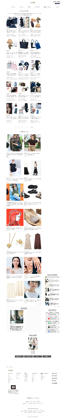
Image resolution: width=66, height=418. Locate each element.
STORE (34, 401)
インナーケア (18, 378)
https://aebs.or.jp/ (16, 393)
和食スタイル (42, 410)
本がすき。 (44, 411)
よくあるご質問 (30, 403)
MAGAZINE (27, 401)
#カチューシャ (14, 100)
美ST (36, 410)
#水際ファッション (33, 34)
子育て (25, 373)
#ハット (32, 77)
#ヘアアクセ (8, 100)
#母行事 (12, 34)
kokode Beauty (30, 412)
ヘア (17, 376)
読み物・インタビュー (44, 373)
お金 (32, 380)
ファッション (10, 373)
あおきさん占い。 (55, 373)
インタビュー (42, 375)
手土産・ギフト (34, 379)
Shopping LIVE (54, 378)
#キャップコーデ (36, 77)
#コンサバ (8, 34)
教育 (25, 380)
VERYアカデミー (43, 376)
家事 (32, 378)
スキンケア (18, 375)
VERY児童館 (26, 374)
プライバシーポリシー (33, 402)
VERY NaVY (54, 380)
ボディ (17, 377)
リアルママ (26, 381)
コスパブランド (10, 378)
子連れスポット (26, 375)
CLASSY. (25, 410)
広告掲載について (25, 403)
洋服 (8, 377)
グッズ (25, 378)
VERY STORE (54, 375)
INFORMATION (38, 401)
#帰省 (31, 120)
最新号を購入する (19, 356)
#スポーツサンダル (25, 77)
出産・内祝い (26, 376)
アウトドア (33, 376)
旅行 (32, 377)
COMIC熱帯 (30, 411)
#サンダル (38, 34)
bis (38, 410)
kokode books (35, 412)
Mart (34, 410)
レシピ (33, 374)
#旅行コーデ (25, 120)
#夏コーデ (25, 100)
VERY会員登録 (54, 383)
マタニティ (9, 381)
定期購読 (46, 356)
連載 (41, 374)
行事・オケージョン (10, 379)
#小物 (8, 77)
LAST (32, 127)
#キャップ (20, 77)
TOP (7, 366)
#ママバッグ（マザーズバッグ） (35, 100)
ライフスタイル (34, 373)
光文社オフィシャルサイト (40, 403)
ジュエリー (9, 376)
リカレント (42, 378)
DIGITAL (31, 401)
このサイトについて (27, 402)
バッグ (9, 375)
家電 (32, 381)
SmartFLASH (25, 411)
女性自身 (22, 411)
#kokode (23, 34)
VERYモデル (42, 377)
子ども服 (26, 377)
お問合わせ (34, 403)
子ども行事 (26, 379)
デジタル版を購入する (28, 356)
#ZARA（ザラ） (9, 120)
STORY (31, 410)
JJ (22, 410)
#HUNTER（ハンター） (10, 57)
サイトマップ (39, 402)
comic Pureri (34, 411)
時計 (8, 382)
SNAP (9, 380)
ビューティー (18, 373)
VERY (28, 410)
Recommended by (55, 306)
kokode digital (40, 412)
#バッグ (20, 34)
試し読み (37, 356)
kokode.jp (25, 412)
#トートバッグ (21, 57)
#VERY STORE (38, 57)
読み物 (41, 379)
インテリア (33, 375)
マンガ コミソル (39, 411)
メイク (17, 374)
